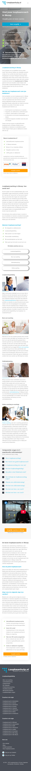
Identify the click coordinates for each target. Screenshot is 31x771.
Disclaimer (16, 764)
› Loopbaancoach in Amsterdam (10, 701)
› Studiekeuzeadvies (7, 688)
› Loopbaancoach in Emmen (9, 706)
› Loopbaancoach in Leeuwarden (10, 724)
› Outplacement (6, 683)
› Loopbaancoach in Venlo (9, 711)
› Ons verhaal (5, 743)
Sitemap (22, 764)
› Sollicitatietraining (7, 681)
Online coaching (6, 423)
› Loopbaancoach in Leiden (9, 729)
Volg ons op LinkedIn (10, 752)
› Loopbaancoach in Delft (8, 725)
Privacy (20, 762)
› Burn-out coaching (7, 680)
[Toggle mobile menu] (28, 3)
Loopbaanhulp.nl (14, 762)
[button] (15, 458)
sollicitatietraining (14, 392)
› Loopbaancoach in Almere (9, 703)
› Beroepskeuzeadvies (7, 690)
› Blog (3, 745)
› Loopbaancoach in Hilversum (10, 727)
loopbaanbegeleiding (10, 300)
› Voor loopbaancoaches (8, 748)
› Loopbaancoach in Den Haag (10, 733)
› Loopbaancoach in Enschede (10, 731)
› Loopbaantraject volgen (8, 692)
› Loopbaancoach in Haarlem (9, 708)
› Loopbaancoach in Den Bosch (10, 734)
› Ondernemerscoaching (8, 687)
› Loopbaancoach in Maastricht (10, 710)
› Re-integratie (6, 685)
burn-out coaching (23, 347)
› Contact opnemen (7, 747)
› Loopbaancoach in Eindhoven (10, 713)
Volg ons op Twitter (10, 755)
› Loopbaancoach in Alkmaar (9, 722)
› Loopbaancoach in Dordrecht (10, 704)
